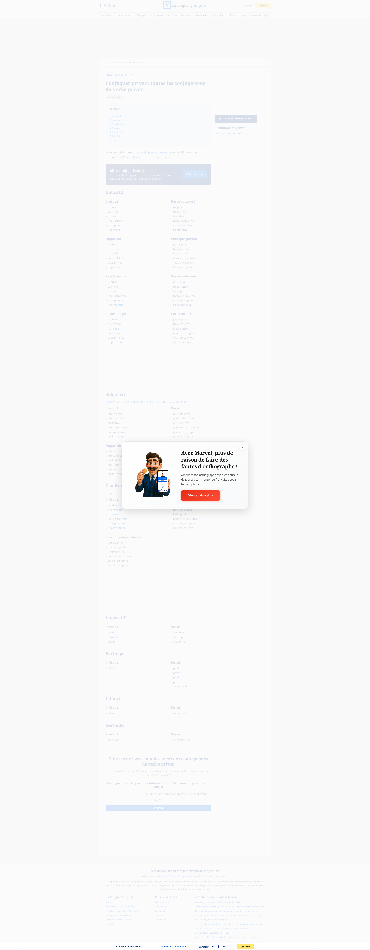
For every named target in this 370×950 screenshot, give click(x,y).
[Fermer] (242, 447)
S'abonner (245, 946)
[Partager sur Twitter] (224, 947)
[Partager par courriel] (213, 947)
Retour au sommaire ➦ (173, 946)
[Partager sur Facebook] (218, 947)
